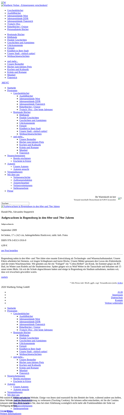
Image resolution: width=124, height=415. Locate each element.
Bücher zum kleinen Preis (19, 66)
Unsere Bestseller (15, 64)
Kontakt (119, 300)
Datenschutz (117, 297)
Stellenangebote (20, 188)
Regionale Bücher (15, 34)
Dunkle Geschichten (17, 40)
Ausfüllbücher (14, 13)
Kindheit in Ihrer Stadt (18, 50)
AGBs (119, 283)
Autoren (11, 163)
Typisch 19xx (13, 24)
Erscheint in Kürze (22, 161)
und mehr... (12, 61)
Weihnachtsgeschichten (18, 56)
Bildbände (12, 37)
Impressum (117, 295)
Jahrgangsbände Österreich (20, 21)
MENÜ (5, 82)
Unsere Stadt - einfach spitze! (21, 53)
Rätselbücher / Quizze (17, 26)
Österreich (12, 77)
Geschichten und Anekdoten (20, 42)
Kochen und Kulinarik (18, 69)
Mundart (11, 75)
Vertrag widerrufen (114, 303)
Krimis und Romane (17, 72)
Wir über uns (13, 174)
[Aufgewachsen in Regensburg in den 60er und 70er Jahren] (30, 206)
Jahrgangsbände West (17, 15)
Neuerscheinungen (16, 155)
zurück (4, 277)
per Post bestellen (9, 250)
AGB (120, 292)
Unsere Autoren (20, 166)
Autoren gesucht (21, 169)
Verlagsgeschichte (21, 177)
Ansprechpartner (21, 182)
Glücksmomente (15, 45)
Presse (10, 191)
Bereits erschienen (22, 158)
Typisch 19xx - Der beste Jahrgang (36, 109)
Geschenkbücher (15, 10)
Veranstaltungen (15, 172)
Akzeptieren (6, 411)
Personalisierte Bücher (18, 29)
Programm (12, 90)
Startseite (11, 87)
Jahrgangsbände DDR (17, 18)
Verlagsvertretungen (22, 185)
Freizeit (10, 48)
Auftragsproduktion (22, 180)
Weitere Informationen (10, 413)
